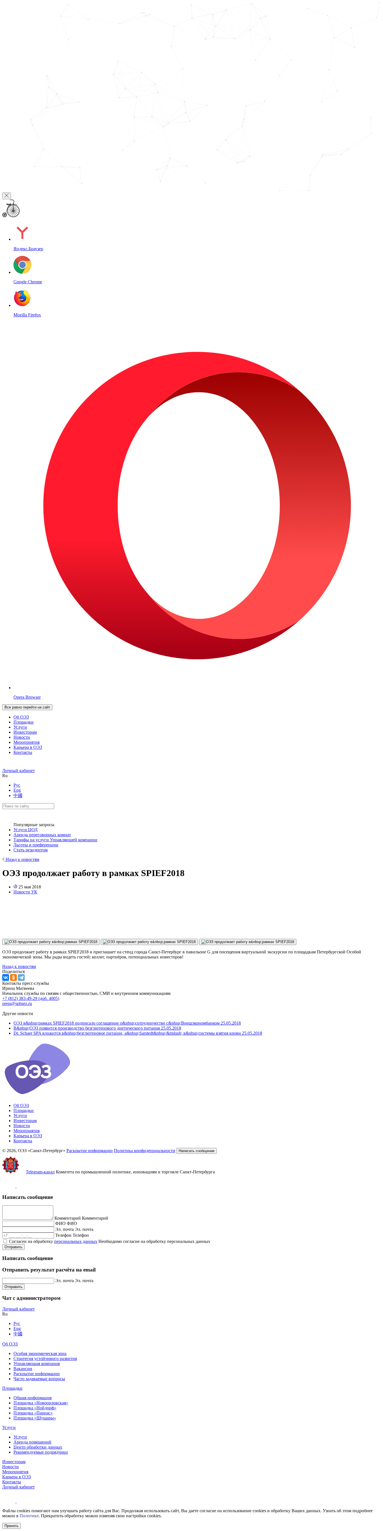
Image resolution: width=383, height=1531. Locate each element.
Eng (17, 790)
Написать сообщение (196, 1151)
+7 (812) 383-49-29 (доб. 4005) (30, 998)
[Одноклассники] (13, 977)
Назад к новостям (21, 859)
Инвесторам (25, 732)
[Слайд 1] (51, 942)
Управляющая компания (36, 1363)
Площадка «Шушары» (34, 1418)
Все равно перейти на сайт (27, 707)
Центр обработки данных (37, 1447)
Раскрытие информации (89, 1150)
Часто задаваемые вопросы (39, 1378)
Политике (29, 1515)
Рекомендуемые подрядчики (40, 1452)
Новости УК (25, 892)
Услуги (20, 727)
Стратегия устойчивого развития (45, 1358)
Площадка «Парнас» (33, 1412)
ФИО (60, 1223)
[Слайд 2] (149, 942)
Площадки (23, 722)
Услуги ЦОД (25, 829)
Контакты (22, 752)
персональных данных (75, 1241)
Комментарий (67, 1218)
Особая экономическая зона (39, 1353)
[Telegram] (21, 977)
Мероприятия (26, 742)
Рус (16, 785)
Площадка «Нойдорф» (34, 1407)
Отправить (13, 1247)
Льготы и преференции (35, 844)
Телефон (63, 1235)
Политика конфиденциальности (144, 1150)
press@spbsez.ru (17, 1003)
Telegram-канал (40, 1171)
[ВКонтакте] (5, 977)
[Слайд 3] (247, 942)
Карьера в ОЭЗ (27, 747)
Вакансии (22, 1368)
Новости (21, 737)
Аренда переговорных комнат (42, 834)
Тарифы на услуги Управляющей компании (55, 839)
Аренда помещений (32, 1442)
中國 (17, 795)
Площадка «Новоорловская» (40, 1402)
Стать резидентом (30, 849)
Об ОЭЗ (21, 717)
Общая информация (32, 1397)
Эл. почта (64, 1229)
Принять (11, 1526)
